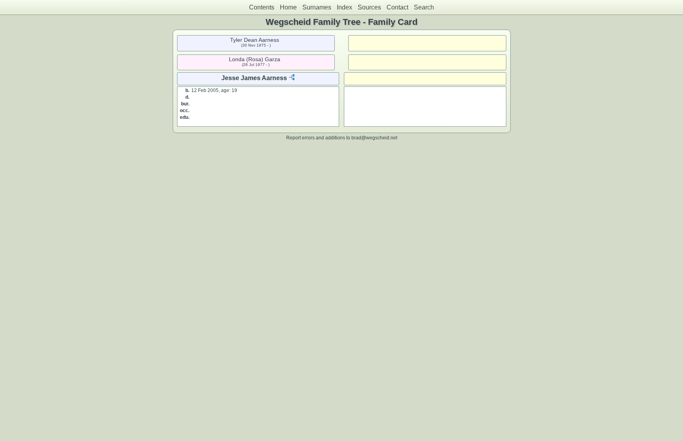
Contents (261, 7)
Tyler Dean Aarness (254, 40)
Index (344, 7)
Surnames (316, 7)
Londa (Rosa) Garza (254, 59)
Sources (369, 7)
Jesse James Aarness (254, 78)
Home (288, 7)
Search (424, 7)
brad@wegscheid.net (374, 137)
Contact (397, 7)
